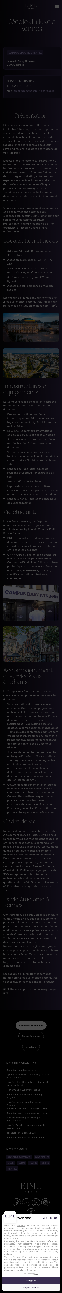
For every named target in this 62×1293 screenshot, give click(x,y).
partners (21, 1225)
